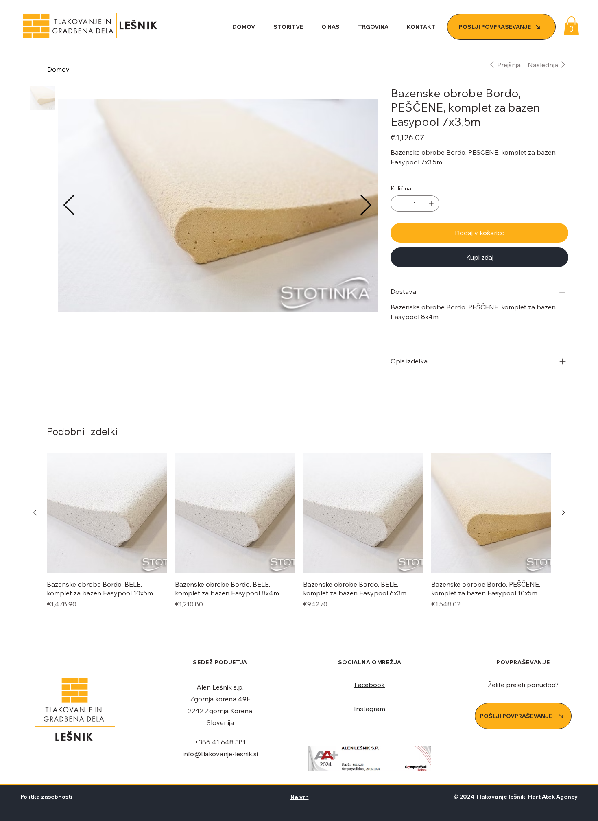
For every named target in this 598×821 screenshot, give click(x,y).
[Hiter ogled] (107, 513)
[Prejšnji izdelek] (35, 512)
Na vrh (299, 797)
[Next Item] (366, 206)
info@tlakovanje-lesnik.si (220, 754)
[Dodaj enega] (431, 203)
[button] (571, 25)
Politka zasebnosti (46, 796)
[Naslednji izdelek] (563, 512)
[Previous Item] (69, 206)
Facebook (369, 685)
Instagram (369, 709)
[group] (299, 530)
